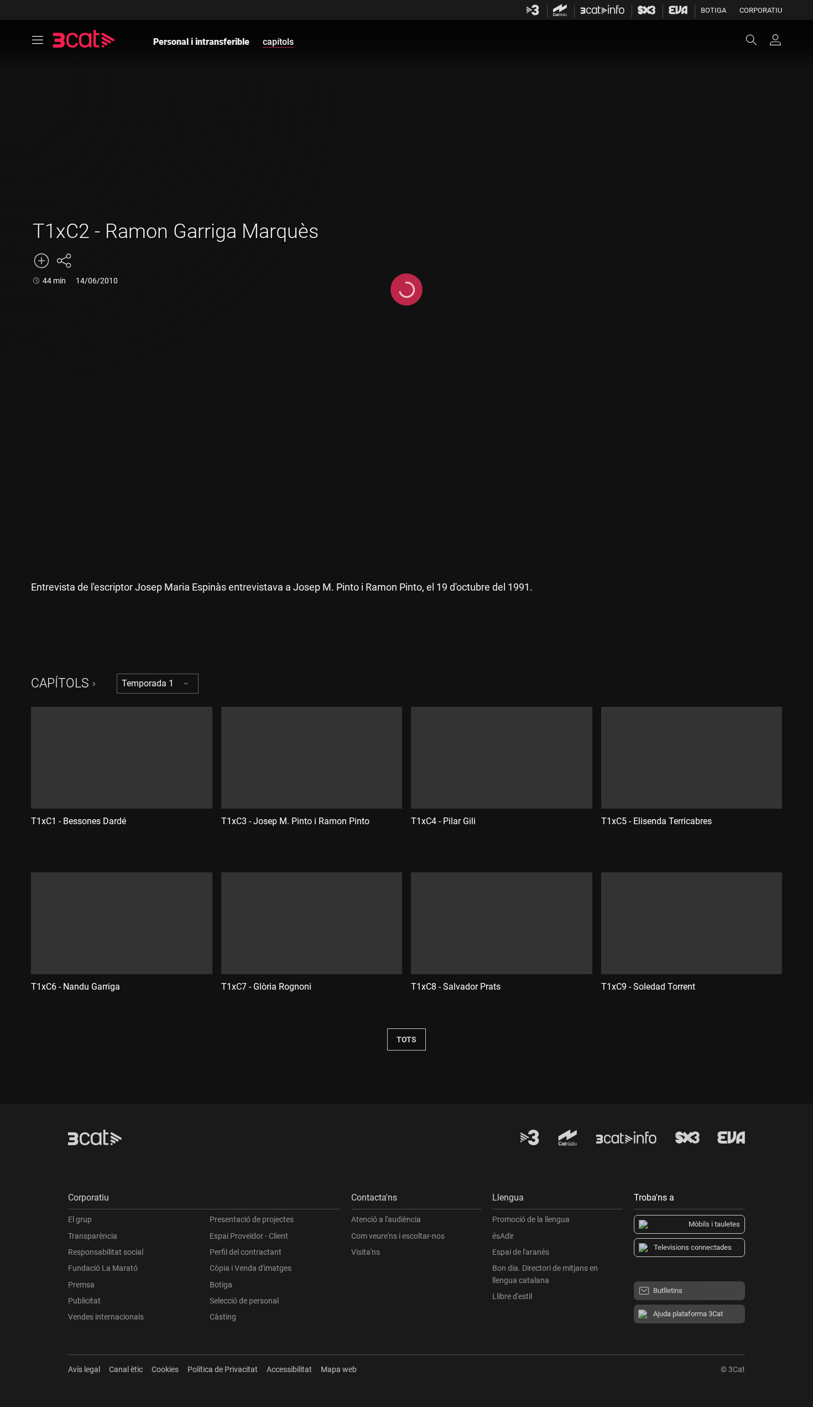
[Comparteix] (63, 261)
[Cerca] (756, 39)
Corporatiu (760, 10)
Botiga (713, 10)
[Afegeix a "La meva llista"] (41, 261)
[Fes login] (775, 39)
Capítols (60, 683)
